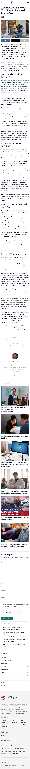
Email (3, 590)
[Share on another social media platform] (24, 40)
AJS (24, 765)
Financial (3, 666)
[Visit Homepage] (15, 2)
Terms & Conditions (5, 762)
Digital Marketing (6, 660)
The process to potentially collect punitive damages (15, 80)
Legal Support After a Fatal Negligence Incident (14, 632)
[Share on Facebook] (5, 40)
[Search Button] (28, 2)
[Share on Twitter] (15, 40)
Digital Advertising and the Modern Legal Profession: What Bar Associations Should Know (15, 464)
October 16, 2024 (18, 17)
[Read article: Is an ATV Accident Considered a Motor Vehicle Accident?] (15, 506)
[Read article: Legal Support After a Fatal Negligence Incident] (15, 424)
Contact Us (9, 761)
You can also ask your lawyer (8, 161)
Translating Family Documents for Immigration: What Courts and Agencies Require (13, 409)
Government (4, 669)
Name (3, 583)
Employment (4, 663)
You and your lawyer (6, 298)
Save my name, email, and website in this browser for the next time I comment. (15, 605)
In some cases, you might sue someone (11, 149)
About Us (3, 761)
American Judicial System (9, 765)
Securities (4, 682)
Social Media (4, 685)
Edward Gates (9, 17)
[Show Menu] (2, 2)
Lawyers (3, 676)
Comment (4, 562)
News (2, 679)
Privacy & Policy (17, 761)
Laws (3, 404)
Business (3, 657)
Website (3, 597)
